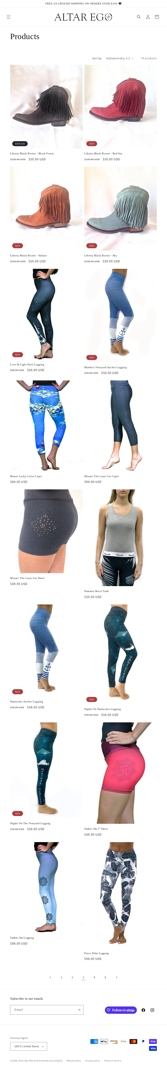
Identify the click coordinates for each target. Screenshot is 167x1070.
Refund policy (74, 1060)
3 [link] (84, 977)
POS (31, 1060)
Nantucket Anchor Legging (26, 701)
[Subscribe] (78, 1010)
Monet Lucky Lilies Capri (26, 476)
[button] (8, 16)
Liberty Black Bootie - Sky (100, 255)
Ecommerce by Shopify (50, 1060)
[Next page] (116, 977)
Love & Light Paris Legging (27, 364)
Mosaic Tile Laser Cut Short (27, 578)
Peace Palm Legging (96, 953)
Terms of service (112, 1060)
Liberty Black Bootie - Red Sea (103, 153)
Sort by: (97, 58)
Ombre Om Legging (22, 937)
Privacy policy (92, 1060)
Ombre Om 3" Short (96, 828)
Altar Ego (24, 1060)
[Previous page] (50, 977)
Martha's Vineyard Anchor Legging (105, 367)
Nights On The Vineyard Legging (30, 823)
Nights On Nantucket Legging (102, 709)
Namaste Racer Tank (96, 591)
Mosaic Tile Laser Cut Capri (101, 476)
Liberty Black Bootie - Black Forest (32, 153)
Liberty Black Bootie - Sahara (28, 255)
